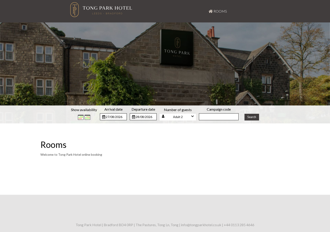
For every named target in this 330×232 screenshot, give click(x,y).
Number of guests (178, 109)
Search (251, 117)
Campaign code (219, 109)
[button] (178, 117)
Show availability (84, 109)
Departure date (143, 109)
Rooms (220, 11)
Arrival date (113, 109)
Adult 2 (178, 117)
